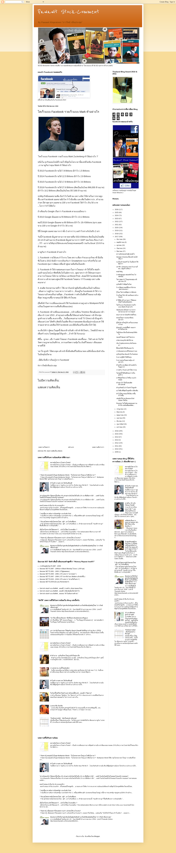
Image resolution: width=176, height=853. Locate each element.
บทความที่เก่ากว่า (98, 447)
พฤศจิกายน (121, 242)
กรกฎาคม (120, 409)
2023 (117, 218)
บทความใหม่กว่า (44, 447)
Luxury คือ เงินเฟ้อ (56, 706)
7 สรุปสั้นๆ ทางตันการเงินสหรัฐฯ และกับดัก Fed (55, 514)
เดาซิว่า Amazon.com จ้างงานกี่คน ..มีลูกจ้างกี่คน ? (127, 268)
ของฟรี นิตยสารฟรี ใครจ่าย (125, 337)
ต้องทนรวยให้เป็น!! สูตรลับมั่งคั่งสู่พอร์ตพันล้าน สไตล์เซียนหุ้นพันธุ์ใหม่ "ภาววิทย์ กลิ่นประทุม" (131, 580)
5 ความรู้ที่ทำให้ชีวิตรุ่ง (124, 357)
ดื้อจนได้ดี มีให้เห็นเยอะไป (125, 348)
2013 (117, 440)
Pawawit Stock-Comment (68, 12)
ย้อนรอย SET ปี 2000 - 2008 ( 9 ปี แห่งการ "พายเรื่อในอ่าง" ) (60, 579)
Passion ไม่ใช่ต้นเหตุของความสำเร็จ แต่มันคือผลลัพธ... (126, 404)
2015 (117, 434)
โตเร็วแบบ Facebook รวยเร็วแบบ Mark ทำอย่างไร (126, 306)
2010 (117, 449)
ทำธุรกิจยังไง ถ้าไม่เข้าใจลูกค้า (126, 388)
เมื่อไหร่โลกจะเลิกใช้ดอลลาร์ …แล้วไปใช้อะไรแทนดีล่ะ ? (58, 529)
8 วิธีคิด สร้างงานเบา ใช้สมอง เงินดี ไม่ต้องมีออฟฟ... (126, 301)
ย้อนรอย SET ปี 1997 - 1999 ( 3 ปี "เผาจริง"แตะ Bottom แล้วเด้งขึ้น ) (62, 576)
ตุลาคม (119, 245)
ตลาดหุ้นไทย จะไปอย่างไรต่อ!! (60, 462)
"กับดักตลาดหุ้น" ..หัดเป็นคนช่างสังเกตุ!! (63, 718)
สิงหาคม (120, 251)
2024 (117, 215)
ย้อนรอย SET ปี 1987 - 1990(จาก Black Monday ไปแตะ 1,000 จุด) (62, 569)
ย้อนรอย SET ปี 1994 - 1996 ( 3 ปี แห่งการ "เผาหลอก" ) (58, 574)
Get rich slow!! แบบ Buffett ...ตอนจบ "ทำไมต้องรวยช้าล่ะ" (59, 593)
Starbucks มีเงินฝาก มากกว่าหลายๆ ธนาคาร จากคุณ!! (126, 311)
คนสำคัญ (119, 271)
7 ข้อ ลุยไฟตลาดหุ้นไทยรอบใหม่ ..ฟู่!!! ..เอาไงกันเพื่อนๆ (58, 522)
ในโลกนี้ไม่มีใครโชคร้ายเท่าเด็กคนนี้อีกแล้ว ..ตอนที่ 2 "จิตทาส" (71, 693)
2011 (117, 446)
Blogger (97, 836)
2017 (117, 237)
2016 (117, 431)
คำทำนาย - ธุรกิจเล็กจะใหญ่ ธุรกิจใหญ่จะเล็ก (65, 655)
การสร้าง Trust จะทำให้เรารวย (126, 370)
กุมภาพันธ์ (120, 424)
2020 (117, 227)
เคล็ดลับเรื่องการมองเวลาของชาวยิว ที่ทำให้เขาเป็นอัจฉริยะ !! (131, 523)
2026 (117, 209)
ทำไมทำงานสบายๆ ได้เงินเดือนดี (61, 483)
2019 (117, 230)
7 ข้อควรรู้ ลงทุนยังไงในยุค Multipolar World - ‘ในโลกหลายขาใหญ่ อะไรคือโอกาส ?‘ (68, 475)
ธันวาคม (120, 239)
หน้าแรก (71, 447)
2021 (117, 225)
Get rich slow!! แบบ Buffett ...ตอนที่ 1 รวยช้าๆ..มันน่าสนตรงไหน (61, 588)
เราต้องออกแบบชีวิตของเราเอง (126, 351)
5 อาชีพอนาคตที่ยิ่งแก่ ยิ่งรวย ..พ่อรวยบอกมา (126, 288)
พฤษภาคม (120, 415)
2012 (117, 443)
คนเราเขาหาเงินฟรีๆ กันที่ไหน (126, 315)
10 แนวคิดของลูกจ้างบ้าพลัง (130, 613)
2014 (117, 437)
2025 (117, 212)
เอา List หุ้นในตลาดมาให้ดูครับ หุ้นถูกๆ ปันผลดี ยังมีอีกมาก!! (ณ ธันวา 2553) (75, 630)
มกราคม (120, 427)
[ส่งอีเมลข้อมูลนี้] (74, 372)
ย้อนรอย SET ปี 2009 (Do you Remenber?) (54, 582)
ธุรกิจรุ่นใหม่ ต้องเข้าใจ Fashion (127, 354)
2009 (117, 452)
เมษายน (119, 418)
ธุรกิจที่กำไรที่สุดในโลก (124, 284)
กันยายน (120, 248)
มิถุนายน (120, 412)
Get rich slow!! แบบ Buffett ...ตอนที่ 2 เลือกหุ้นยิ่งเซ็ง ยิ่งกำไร (60, 591)
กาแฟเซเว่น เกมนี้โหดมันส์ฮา (60, 668)
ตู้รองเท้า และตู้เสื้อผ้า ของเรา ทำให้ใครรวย (126, 328)
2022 (117, 221)
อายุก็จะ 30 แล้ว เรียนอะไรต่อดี (130, 504)
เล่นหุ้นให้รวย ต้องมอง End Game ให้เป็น (125, 399)
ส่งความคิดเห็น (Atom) (54, 451)
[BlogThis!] (76, 372)
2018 (117, 234)
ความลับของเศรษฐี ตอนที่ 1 (125, 254)
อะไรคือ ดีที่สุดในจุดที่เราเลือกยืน (127, 390)
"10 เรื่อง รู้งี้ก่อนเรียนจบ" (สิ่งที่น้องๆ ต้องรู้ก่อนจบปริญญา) (69, 618)
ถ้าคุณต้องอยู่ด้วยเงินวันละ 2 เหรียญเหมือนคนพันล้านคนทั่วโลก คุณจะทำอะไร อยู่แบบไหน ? (131, 545)
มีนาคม (119, 421)
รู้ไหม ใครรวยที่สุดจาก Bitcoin (126, 292)
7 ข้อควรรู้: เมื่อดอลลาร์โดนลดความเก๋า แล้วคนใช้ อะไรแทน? (60, 538)
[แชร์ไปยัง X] (79, 372)
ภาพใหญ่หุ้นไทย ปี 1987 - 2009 (50, 566)
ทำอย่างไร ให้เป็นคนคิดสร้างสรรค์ (124, 383)
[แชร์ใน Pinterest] (84, 372)
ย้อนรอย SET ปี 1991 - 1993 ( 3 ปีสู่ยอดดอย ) (55, 571)
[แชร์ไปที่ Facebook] (81, 372)
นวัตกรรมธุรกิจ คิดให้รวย (124, 340)
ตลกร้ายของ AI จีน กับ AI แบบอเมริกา (52, 505)
